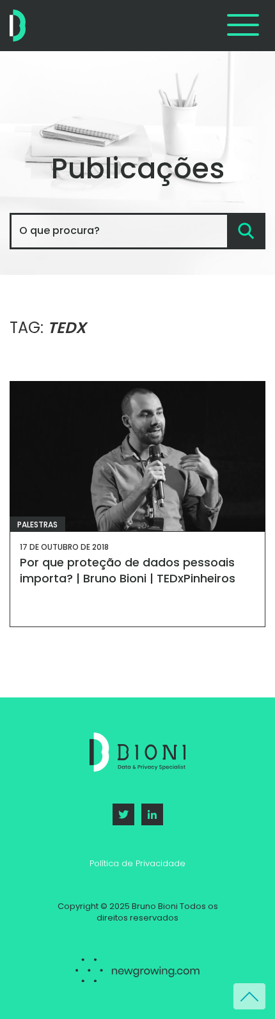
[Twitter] (123, 814)
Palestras (37, 524)
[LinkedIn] (152, 814)
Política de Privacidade (137, 863)
